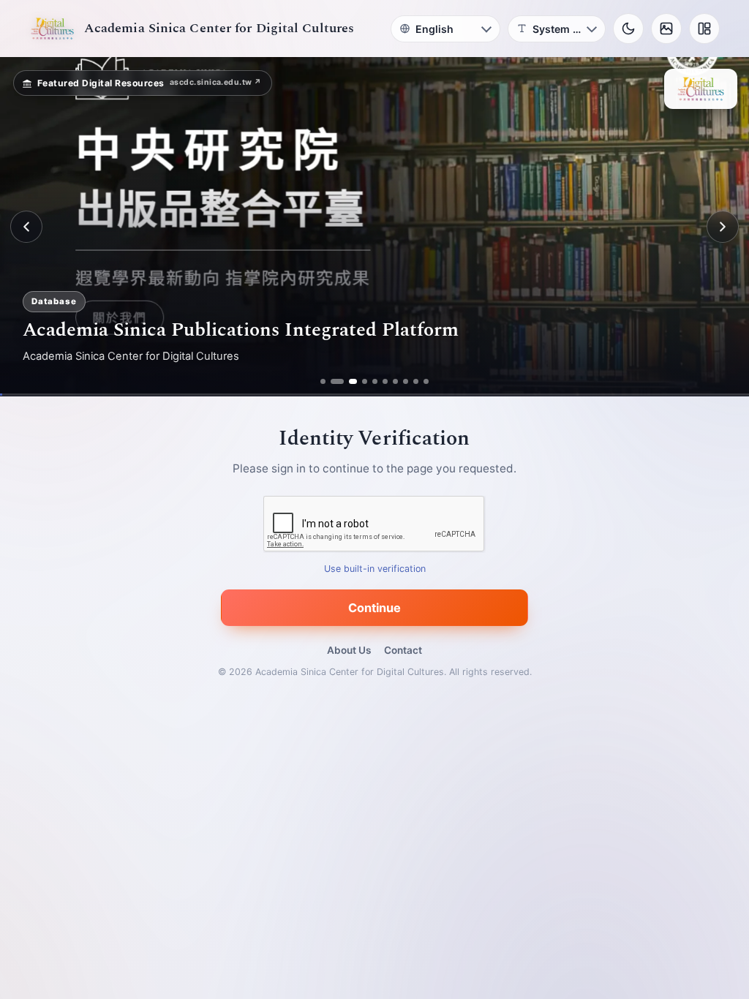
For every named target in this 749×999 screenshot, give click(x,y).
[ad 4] (359, 381)
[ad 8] (405, 381)
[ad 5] (374, 381)
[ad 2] (333, 381)
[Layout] (704, 28)
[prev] (26, 227)
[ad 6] (385, 381)
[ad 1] (322, 381)
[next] (723, 227)
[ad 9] (415, 381)
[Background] (666, 28)
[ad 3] (343, 381)
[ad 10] (426, 381)
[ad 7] (395, 381)
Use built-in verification (375, 569)
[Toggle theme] (628, 28)
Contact (403, 650)
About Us (349, 650)
